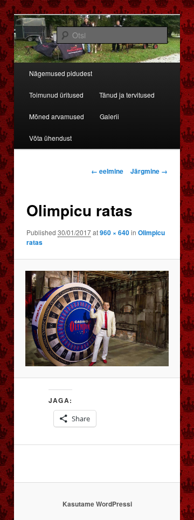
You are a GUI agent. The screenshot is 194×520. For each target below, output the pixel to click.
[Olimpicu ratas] (96, 318)
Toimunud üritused (56, 94)
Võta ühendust (50, 137)
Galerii (109, 116)
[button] (96, 318)
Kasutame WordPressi (97, 504)
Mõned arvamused (56, 116)
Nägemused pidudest (60, 73)
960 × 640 (114, 232)
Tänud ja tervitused (127, 94)
